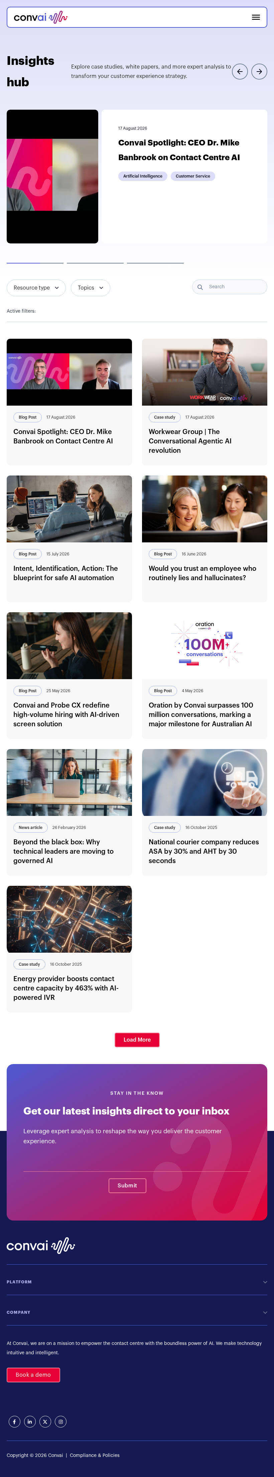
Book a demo (33, 1375)
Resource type (32, 288)
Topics (86, 288)
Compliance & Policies (94, 1455)
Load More (137, 1040)
